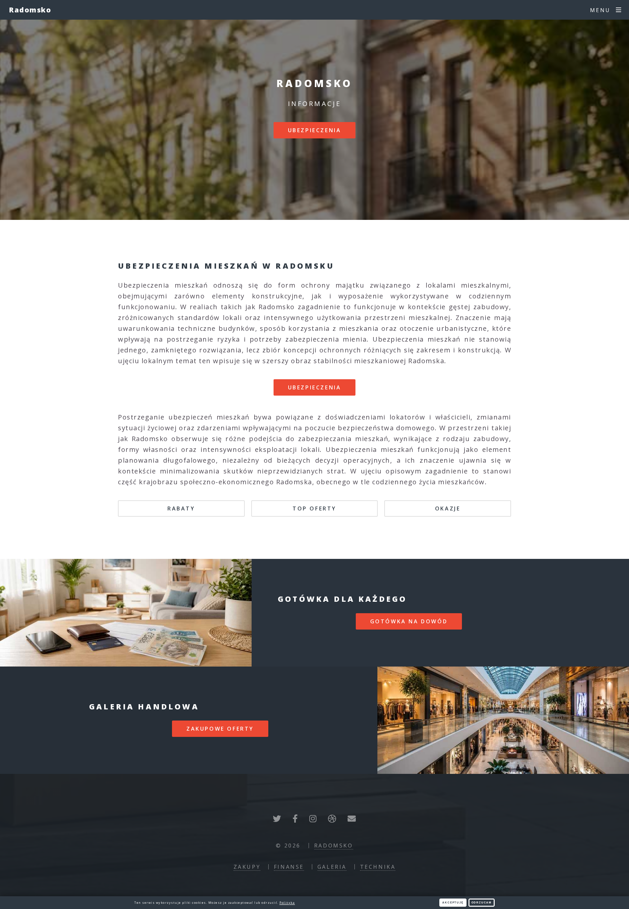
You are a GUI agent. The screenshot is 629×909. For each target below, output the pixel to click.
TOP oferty (314, 508)
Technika (378, 866)
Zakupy (247, 866)
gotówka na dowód (409, 621)
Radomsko (30, 9)
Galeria (332, 866)
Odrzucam (481, 902)
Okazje (448, 508)
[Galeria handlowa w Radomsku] (503, 720)
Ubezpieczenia (314, 130)
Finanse (289, 866)
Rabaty (181, 508)
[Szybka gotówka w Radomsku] (126, 612)
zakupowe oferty (220, 728)
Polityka (287, 902)
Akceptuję (452, 902)
